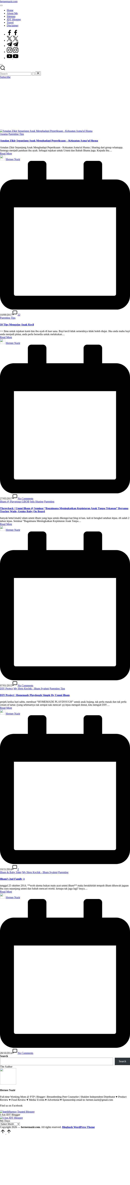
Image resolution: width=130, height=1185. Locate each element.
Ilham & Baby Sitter (10, 872)
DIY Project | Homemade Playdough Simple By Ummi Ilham (35, 695)
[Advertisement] (65, 104)
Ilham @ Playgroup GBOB (14, 501)
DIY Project (6, 688)
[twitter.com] (12, 40)
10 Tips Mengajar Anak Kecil (17, 324)
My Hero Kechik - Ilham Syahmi (31, 688)
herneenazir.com (8, 1)
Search (4, 1056)
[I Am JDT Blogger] (11, 1117)
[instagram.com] (12, 51)
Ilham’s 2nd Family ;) (12, 878)
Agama (4, 134)
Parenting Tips (16, 134)
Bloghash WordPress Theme (78, 1127)
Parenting (49, 501)
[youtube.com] (12, 57)
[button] (33, 74)
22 (19, 314)
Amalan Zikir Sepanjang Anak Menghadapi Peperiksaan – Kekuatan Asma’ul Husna (49, 140)
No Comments (25, 498)
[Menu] (1, 5)
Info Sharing (37, 501)
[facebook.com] (12, 34)
